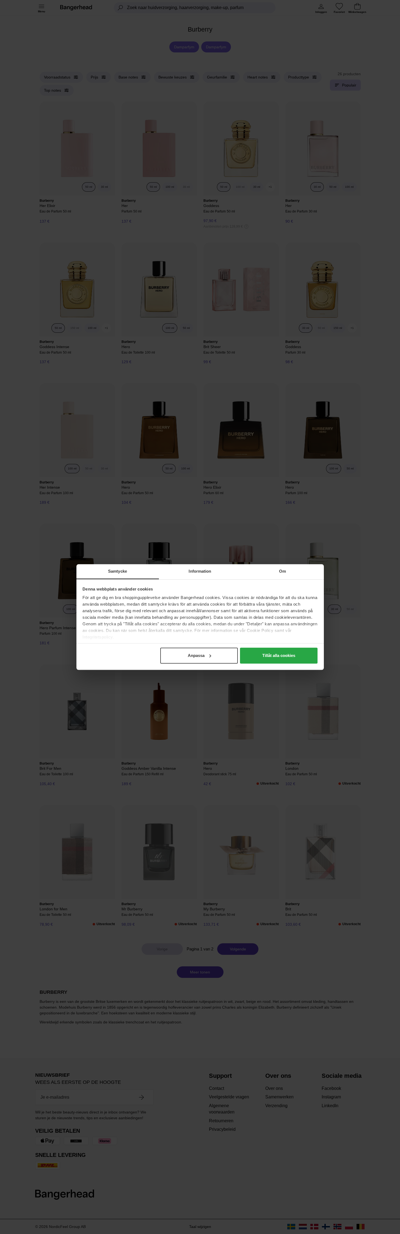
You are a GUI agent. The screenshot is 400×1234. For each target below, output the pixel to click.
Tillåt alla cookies (278, 655)
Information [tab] (200, 571)
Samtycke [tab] (117, 571)
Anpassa (196, 655)
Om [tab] (282, 571)
